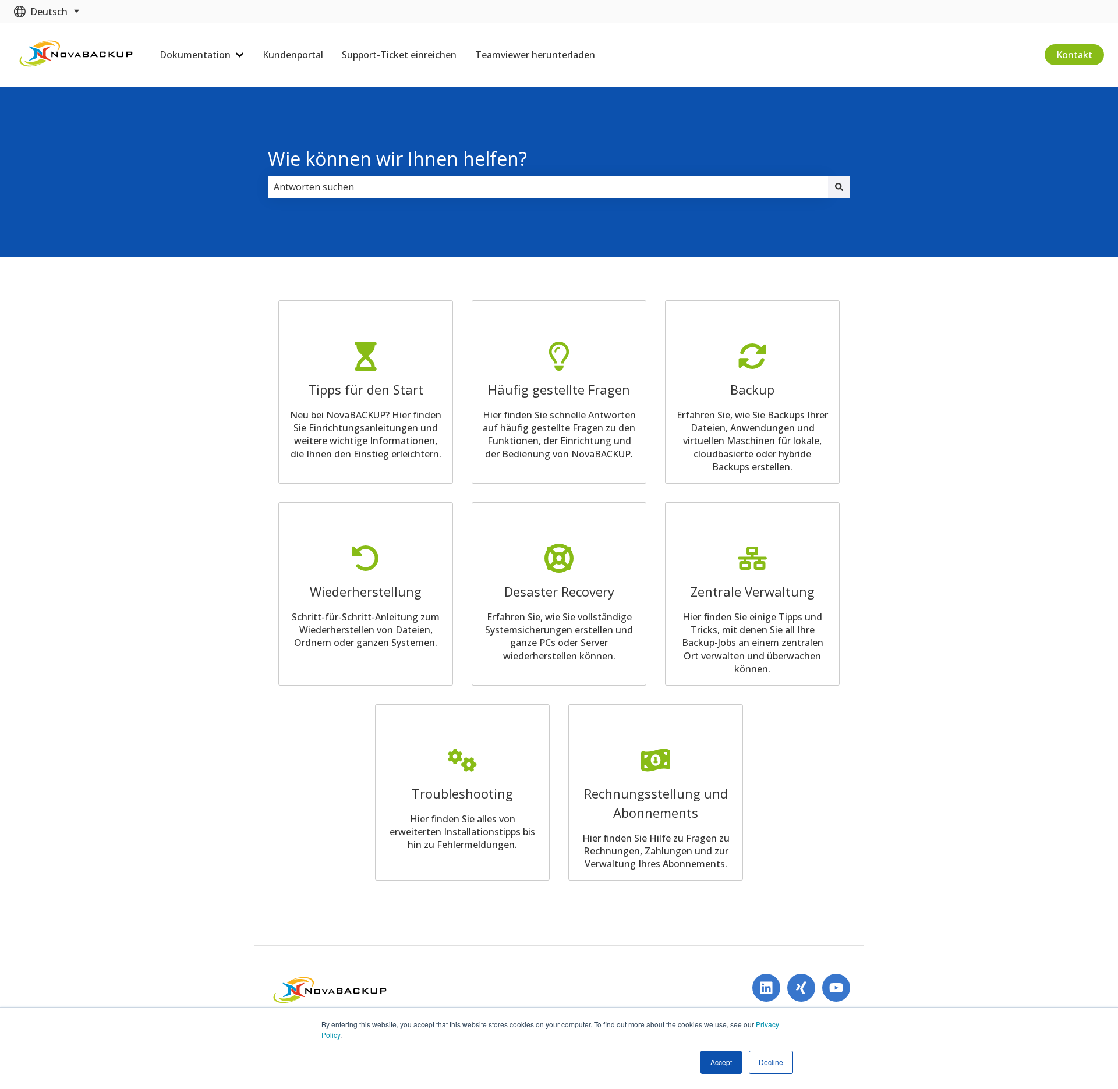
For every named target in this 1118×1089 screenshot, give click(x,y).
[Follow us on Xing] (801, 988)
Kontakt (1074, 54)
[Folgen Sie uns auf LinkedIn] (766, 988)
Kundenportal (293, 54)
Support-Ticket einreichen (399, 54)
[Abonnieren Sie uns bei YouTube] (836, 988)
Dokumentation (195, 54)
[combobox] (548, 187)
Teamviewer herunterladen (535, 54)
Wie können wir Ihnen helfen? (397, 158)
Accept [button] (721, 1062)
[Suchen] (839, 187)
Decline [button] (771, 1062)
